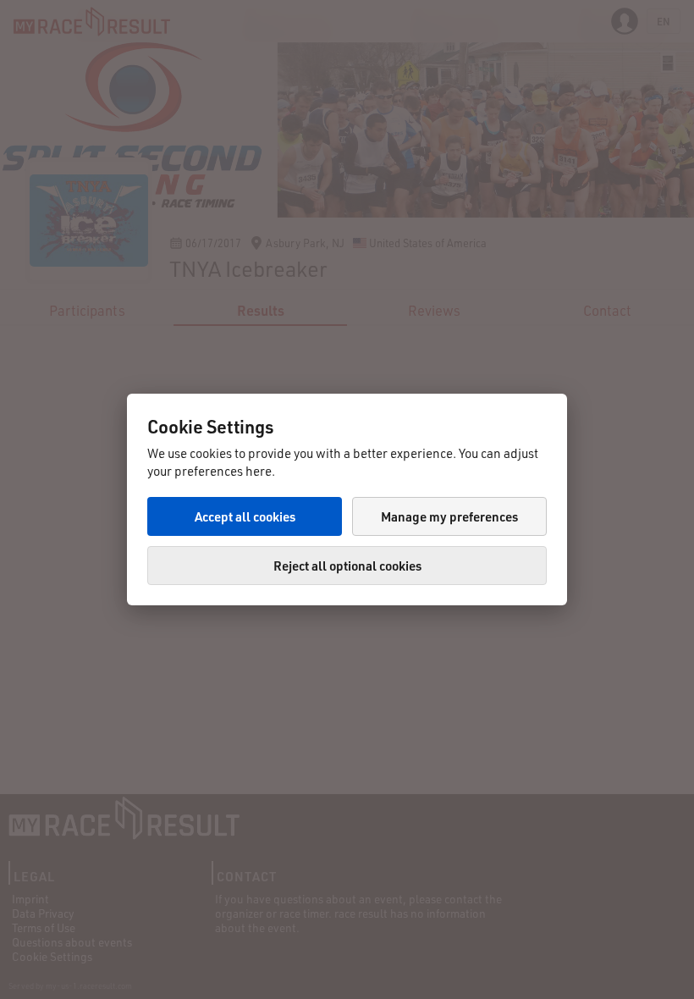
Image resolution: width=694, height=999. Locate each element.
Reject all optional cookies (347, 565)
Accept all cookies (245, 516)
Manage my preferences (449, 516)
